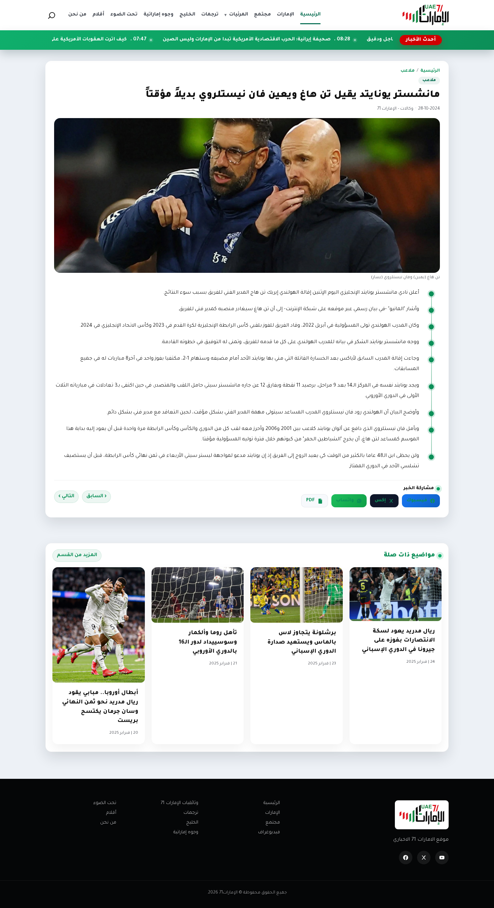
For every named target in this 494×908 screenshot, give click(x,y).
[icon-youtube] (442, 857)
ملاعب (408, 71)
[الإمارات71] (425, 15)
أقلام (111, 812)
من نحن (108, 822)
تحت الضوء (104, 803)
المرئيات (236, 14)
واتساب (345, 500)
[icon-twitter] (423, 857)
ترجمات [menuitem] (209, 14)
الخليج (192, 822)
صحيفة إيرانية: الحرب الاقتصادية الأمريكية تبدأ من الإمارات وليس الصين (303, 39)
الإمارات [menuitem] (285, 14)
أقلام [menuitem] (98, 14)
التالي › (66, 496)
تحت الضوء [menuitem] (123, 14)
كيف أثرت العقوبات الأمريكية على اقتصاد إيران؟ (128, 39)
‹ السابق (96, 496)
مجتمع (272, 822)
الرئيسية (430, 71)
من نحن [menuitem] (77, 14)
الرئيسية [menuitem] (310, 14)
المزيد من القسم (77, 555)
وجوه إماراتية (185, 832)
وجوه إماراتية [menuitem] (158, 14)
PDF (310, 500)
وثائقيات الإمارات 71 (179, 803)
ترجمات (190, 812)
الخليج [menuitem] (187, 14)
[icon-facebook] (405, 857)
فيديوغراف (269, 832)
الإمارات (272, 812)
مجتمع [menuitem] (262, 14)
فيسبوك (417, 500)
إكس (380, 500)
